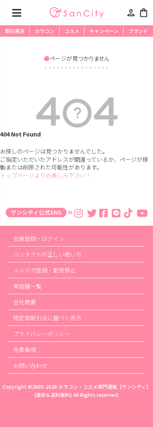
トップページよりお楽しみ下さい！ (45, 175)
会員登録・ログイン (38, 238)
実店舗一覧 (27, 286)
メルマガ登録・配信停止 (44, 270)
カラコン (44, 30)
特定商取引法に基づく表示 (47, 318)
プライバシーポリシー (41, 334)
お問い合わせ (30, 365)
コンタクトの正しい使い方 (47, 254)
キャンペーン (103, 30)
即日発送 (14, 30)
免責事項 (24, 350)
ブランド (138, 30)
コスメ (71, 30)
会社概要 (24, 302)
